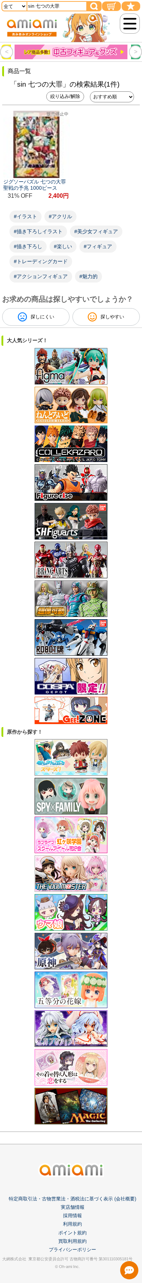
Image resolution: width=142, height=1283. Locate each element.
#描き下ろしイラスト (38, 231)
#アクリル (60, 216)
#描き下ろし (28, 246)
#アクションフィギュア (41, 276)
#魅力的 (88, 276)
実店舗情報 (72, 1207)
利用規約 (72, 1224)
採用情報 (72, 1215)
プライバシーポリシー (72, 1249)
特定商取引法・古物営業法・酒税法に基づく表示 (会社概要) (72, 1198)
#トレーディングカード (41, 261)
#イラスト (25, 216)
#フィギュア (98, 246)
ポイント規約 (72, 1232)
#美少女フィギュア (96, 231)
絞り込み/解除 (65, 96)
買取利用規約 (72, 1241)
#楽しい (63, 246)
